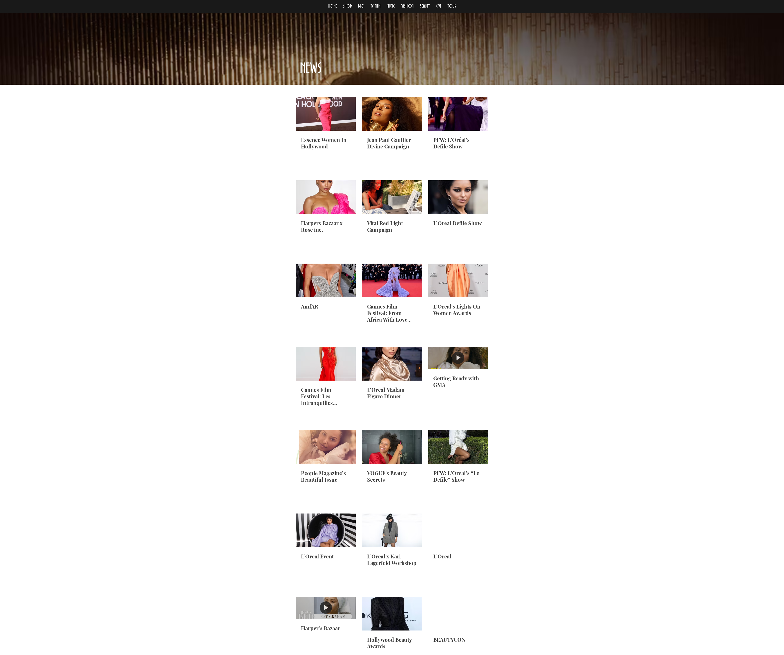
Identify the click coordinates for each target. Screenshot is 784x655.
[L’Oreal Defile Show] (458, 197)
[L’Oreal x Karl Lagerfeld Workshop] (392, 530)
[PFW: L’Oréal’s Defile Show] (458, 114)
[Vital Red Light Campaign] (392, 197)
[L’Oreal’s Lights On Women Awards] (458, 280)
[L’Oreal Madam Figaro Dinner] (392, 364)
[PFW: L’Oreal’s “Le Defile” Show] (458, 447)
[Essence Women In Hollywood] (326, 114)
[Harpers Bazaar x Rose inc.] (326, 197)
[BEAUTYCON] (458, 613)
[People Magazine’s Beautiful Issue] (326, 447)
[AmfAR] (326, 280)
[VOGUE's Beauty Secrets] (392, 447)
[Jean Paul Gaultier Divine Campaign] (392, 114)
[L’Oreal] (458, 530)
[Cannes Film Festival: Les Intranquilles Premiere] (326, 364)
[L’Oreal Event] (326, 530)
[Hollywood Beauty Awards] (392, 613)
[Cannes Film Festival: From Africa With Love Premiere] (392, 280)
